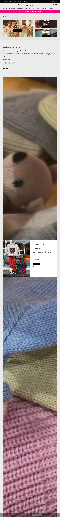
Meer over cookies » (47, 514)
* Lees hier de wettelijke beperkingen (40, 266)
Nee (40, 514)
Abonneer (37, 263)
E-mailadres (35, 257)
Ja (34, 514)
